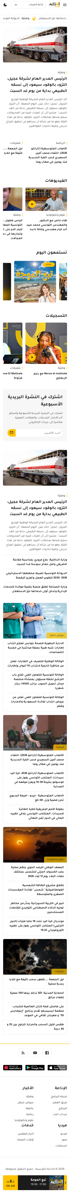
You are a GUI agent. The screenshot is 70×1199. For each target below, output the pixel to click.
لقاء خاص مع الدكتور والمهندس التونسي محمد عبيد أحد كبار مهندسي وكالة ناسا (46, 225)
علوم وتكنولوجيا (55, 215)
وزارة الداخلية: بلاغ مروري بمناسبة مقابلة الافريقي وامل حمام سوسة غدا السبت (40, 562)
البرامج (63, 1108)
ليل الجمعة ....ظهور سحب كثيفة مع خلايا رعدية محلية (36, 982)
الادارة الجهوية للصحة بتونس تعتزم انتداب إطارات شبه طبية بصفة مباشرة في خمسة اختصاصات (35, 648)
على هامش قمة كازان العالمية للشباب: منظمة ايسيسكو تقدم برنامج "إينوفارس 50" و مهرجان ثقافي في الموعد (37, 1011)
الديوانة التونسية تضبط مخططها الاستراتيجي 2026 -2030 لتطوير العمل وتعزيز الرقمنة (36, 576)
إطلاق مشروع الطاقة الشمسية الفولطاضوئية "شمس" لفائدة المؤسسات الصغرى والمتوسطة (36, 890)
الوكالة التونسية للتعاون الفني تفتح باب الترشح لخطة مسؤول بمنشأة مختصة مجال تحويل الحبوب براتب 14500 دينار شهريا (38, 682)
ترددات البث (60, 1114)
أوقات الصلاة (25, 1140)
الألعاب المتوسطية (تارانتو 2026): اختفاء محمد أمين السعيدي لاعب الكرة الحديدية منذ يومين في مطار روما (48, 155)
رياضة (30, 1114)
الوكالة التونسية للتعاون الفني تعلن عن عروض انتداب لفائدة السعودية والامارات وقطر (37, 702)
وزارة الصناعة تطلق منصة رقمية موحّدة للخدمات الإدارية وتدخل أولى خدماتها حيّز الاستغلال (35, 589)
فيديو (63, 1134)
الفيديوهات (56, 181)
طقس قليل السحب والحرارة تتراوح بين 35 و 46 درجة (35, 1027)
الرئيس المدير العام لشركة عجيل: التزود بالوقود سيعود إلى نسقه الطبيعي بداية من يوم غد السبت (37, 85)
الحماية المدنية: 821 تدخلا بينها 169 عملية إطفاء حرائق (37, 995)
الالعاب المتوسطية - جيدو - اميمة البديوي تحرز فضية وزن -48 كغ (36, 798)
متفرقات (59, 971)
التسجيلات (56, 316)
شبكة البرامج (59, 1096)
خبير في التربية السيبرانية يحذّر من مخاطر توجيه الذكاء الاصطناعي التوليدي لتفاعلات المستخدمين (36, 908)
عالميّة (30, 1108)
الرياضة (60, 143)
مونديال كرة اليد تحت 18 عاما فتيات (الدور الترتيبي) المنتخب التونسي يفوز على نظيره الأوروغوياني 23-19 (37, 926)
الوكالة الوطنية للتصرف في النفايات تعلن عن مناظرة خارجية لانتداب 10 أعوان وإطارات (35, 664)
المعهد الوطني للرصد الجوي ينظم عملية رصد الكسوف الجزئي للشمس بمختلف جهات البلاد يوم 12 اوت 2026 (37, 872)
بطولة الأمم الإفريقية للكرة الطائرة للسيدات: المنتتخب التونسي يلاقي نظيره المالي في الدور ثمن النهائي (37, 814)
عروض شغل (56, 635)
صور (64, 1140)
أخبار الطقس (26, 1134)
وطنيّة (61, 72)
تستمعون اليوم (51, 253)
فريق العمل (59, 1102)
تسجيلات (61, 1146)
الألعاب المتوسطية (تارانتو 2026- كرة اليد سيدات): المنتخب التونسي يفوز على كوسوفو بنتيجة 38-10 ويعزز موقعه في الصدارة (37, 780)
